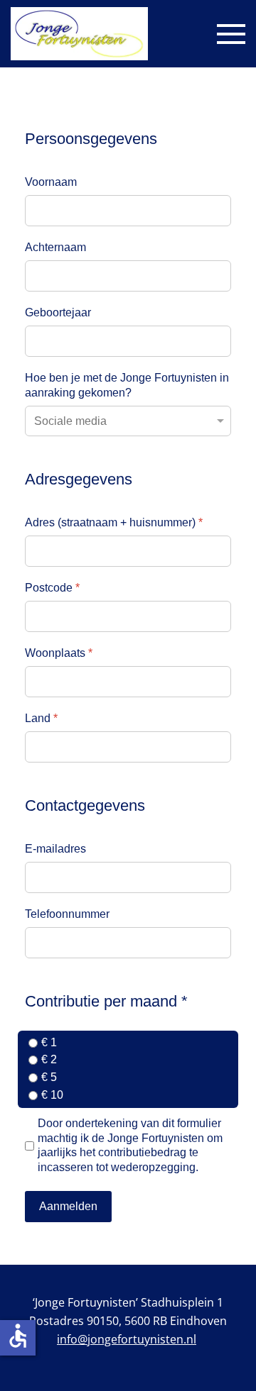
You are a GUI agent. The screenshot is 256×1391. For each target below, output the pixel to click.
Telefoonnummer (67, 914)
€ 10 (52, 1095)
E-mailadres (55, 849)
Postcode (52, 588)
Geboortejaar (58, 312)
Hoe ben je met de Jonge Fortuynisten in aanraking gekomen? (127, 385)
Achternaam (55, 247)
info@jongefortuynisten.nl (126, 1339)
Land (41, 718)
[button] (231, 34)
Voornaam (51, 182)
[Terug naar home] (79, 33)
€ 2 (49, 1059)
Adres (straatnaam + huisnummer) (114, 522)
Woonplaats (58, 653)
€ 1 (49, 1042)
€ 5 (49, 1077)
